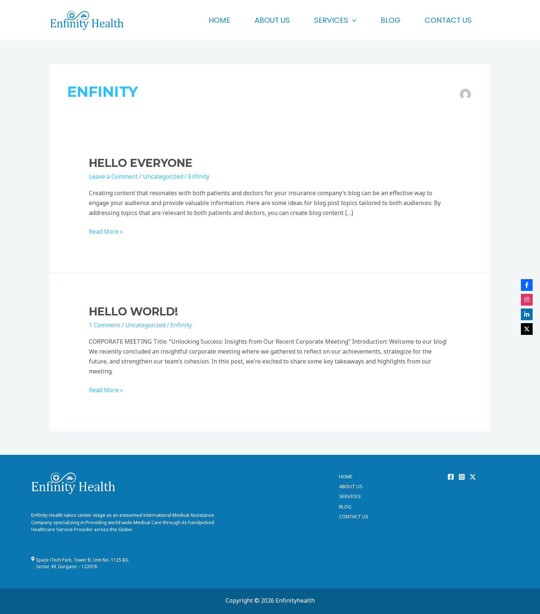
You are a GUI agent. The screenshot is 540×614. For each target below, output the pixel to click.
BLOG (390, 20)
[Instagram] (461, 477)
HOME (219, 20)
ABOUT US (272, 20)
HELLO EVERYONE (140, 163)
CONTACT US (448, 20)
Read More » (106, 231)
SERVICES (331, 20)
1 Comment (104, 325)
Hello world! (133, 311)
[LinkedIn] (527, 314)
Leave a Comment (113, 176)
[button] (352, 20)
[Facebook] (450, 477)
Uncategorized (163, 176)
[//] (527, 300)
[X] (527, 329)
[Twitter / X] (472, 477)
